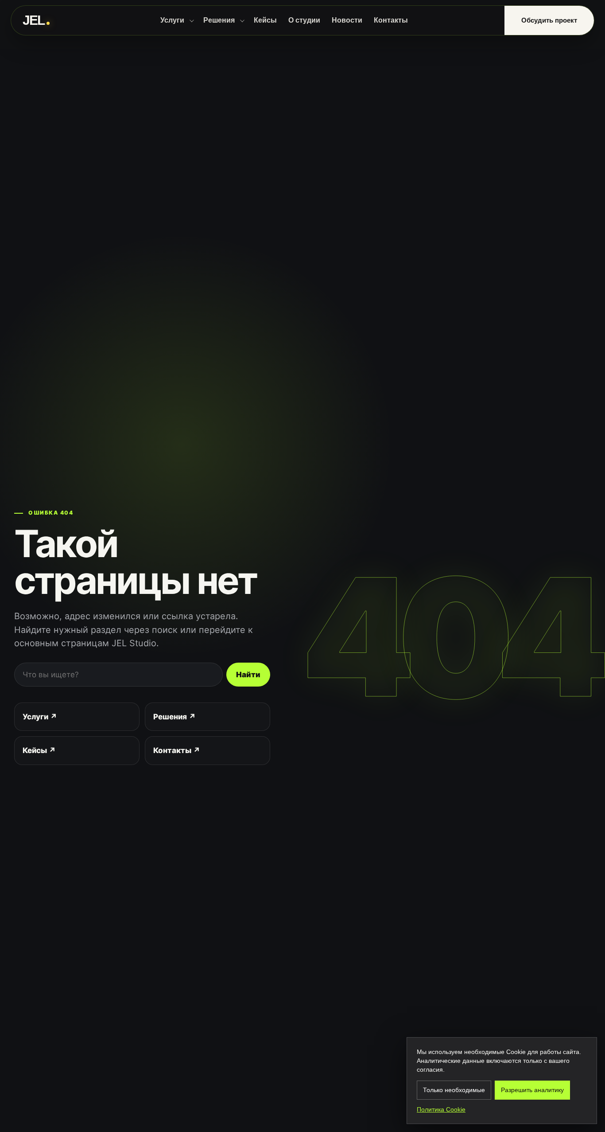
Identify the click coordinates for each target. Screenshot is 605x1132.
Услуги (172, 20)
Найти (248, 674)
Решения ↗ (174, 716)
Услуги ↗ (40, 716)
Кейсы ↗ (39, 750)
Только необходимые (454, 1089)
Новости (347, 20)
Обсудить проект (549, 20)
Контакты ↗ (176, 750)
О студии (304, 20)
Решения (219, 20)
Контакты (391, 20)
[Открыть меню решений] (242, 20)
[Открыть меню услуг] (191, 20)
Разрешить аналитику (532, 1089)
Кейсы (265, 20)
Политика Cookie (441, 1109)
